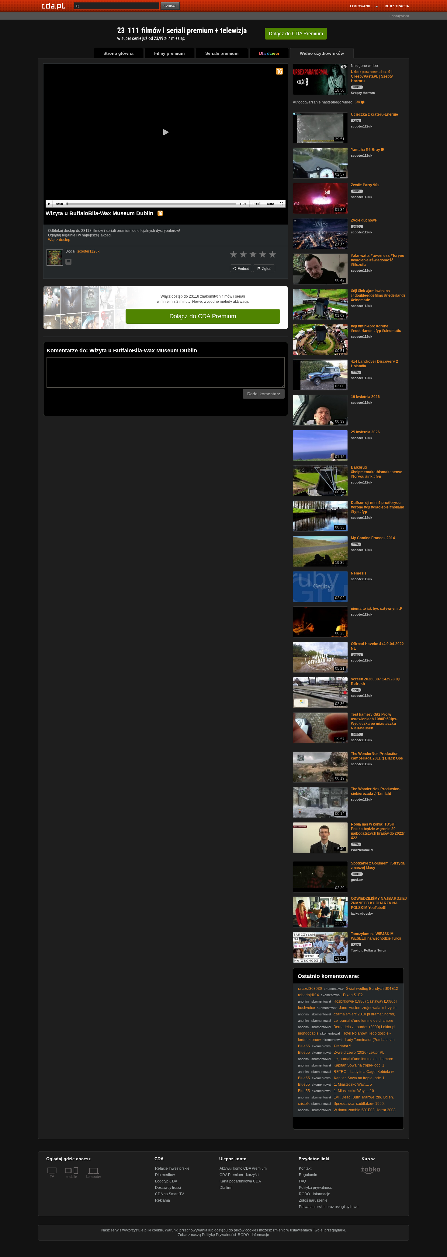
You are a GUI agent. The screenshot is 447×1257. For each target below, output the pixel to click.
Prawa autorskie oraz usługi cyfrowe (329, 1207)
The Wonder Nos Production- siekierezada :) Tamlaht (375, 791)
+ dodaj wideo (399, 16)
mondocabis (308, 1033)
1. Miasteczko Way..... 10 (354, 1091)
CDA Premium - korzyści (239, 1175)
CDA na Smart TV (169, 1194)
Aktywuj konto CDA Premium (243, 1168)
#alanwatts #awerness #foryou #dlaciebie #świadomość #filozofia (377, 260)
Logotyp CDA (166, 1181)
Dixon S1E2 (353, 995)
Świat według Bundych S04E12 (372, 988)
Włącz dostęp (59, 240)
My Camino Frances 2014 (373, 538)
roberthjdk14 (308, 995)
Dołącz (296, 33)
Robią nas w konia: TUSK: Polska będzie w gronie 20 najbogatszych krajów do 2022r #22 (378, 831)
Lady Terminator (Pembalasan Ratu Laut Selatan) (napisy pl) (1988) (346, 1042)
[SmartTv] (76, 1180)
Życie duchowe (364, 220)
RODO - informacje (314, 1194)
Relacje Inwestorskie (172, 1168)
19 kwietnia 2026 (365, 397)
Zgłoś (266, 269)
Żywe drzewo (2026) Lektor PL (359, 1052)
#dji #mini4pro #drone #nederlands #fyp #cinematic (376, 328)
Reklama (162, 1200)
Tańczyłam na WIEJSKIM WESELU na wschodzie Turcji (376, 936)
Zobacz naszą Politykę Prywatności (207, 1235)
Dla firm (226, 1187)
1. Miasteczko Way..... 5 (353, 1084)
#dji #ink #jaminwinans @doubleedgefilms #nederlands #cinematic (378, 295)
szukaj (171, 6)
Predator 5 (342, 1046)
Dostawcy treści (168, 1187)
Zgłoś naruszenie (313, 1200)
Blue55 (304, 1046)
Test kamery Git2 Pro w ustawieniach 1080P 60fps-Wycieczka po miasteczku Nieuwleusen (374, 721)
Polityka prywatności (316, 1187)
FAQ (302, 1181)
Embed (243, 269)
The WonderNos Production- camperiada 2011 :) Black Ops (377, 756)
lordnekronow (309, 1040)
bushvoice (306, 1008)
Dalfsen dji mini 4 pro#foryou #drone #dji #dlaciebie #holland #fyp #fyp (377, 507)
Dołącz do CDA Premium (202, 316)
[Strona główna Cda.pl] (54, 6)
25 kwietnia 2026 (365, 432)
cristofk (304, 1104)
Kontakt (305, 1168)
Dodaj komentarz (263, 393)
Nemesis (358, 573)
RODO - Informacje (253, 1235)
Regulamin (308, 1175)
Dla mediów (165, 1175)
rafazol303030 (310, 988)
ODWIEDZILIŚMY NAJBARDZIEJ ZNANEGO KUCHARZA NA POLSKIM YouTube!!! (379, 903)
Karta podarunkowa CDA (240, 1181)
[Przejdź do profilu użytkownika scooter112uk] (55, 257)
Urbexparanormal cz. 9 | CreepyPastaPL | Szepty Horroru (372, 76)
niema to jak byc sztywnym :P (376, 608)
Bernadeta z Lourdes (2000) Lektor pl (364, 1027)
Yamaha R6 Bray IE (367, 150)
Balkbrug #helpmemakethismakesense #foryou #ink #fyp (376, 472)
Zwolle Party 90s (365, 185)
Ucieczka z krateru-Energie (374, 114)
